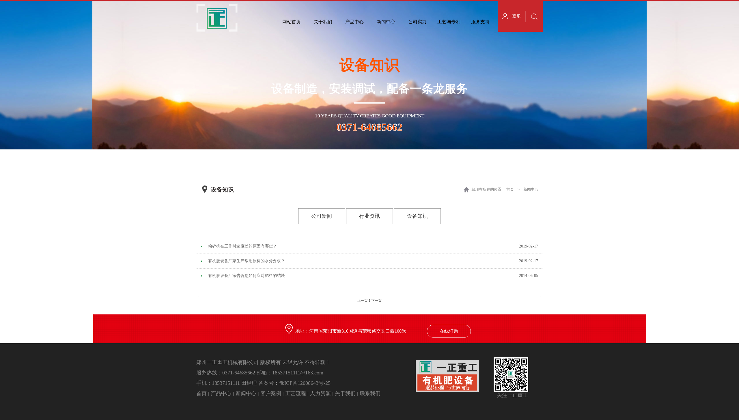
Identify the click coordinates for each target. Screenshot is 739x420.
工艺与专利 (448, 21)
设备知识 (417, 216)
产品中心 (354, 21)
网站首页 (291, 21)
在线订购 (449, 331)
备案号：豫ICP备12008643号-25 (294, 383)
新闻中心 (386, 21)
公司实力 (417, 21)
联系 (516, 16)
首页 (510, 189)
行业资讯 (369, 216)
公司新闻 (321, 216)
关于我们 (323, 21)
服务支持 (480, 21)
